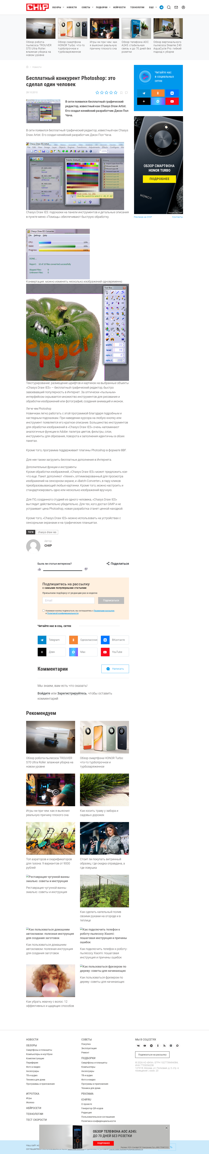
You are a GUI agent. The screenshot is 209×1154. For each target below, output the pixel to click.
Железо (30, 1102)
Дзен (52, 652)
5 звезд (115, 92)
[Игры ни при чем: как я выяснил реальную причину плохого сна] (50, 790)
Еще (151, 7)
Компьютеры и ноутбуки (39, 1054)
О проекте (86, 1104)
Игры (29, 1098)
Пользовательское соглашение (98, 1117)
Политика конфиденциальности (98, 1121)
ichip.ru (86, 1099)
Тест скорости (36, 1119)
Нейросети (119, 7)
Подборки (101, 7)
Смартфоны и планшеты (39, 1050)
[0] (86, 569)
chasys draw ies (47, 532)
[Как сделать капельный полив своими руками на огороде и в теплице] (104, 891)
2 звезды (102, 92)
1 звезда (97, 92)
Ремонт (85, 1052)
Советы (86, 7)
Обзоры (56, 7)
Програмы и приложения (94, 1084)
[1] (39, 569)
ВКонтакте (118, 639)
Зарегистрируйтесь (72, 693)
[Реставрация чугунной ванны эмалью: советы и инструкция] (50, 879)
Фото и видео (33, 1067)
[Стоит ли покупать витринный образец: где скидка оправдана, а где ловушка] (104, 838)
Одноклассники (88, 639)
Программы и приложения (40, 1084)
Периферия (32, 1062)
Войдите (44, 693)
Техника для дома (35, 1079)
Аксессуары (32, 1071)
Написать (118, 668)
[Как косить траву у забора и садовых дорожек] (104, 790)
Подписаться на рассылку (152, 1054)
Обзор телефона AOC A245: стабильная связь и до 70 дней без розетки (136, 46)
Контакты (177, 217)
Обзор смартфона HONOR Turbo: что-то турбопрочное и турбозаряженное (71, 46)
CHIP (48, 545)
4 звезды (111, 92)
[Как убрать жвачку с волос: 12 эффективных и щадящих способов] (50, 980)
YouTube (117, 652)
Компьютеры (88, 1067)
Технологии (137, 7)
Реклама (87, 1093)
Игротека (32, 1093)
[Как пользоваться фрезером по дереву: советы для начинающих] (104, 968)
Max (82, 652)
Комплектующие (35, 1058)
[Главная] (27, 67)
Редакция (86, 1112)
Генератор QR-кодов (92, 1108)
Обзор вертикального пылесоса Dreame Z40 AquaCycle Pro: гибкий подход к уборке (167, 46)
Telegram (54, 639)
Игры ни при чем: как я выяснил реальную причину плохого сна (103, 45)
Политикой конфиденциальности (63, 613)
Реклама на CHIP (143, 217)
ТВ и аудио (32, 1075)
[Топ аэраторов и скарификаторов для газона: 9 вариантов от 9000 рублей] (50, 838)
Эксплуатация (89, 1048)
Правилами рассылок (104, 611)
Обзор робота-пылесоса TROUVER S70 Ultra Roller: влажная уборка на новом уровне (38, 48)
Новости (72, 7)
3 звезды (106, 92)
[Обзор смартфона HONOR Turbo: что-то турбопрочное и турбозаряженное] (104, 737)
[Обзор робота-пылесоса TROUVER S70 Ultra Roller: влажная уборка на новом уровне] (50, 737)
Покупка (86, 1044)
